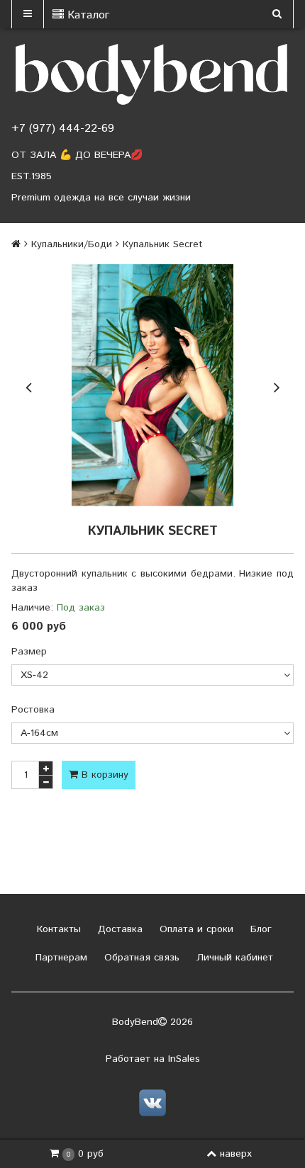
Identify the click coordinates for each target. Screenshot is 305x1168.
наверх (236, 1154)
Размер (29, 652)
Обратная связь (140, 958)
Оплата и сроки (194, 929)
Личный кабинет (233, 958)
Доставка (118, 929)
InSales (184, 1059)
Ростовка (33, 710)
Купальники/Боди (71, 244)
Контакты (57, 929)
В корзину (103, 775)
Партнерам (59, 958)
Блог (259, 929)
